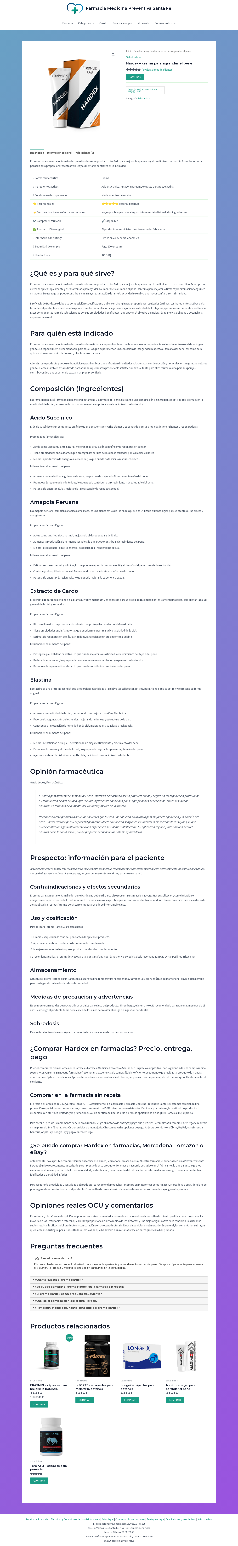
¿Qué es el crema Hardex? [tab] (53, 1258)
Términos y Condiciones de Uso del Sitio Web (75, 1519)
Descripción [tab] (37, 153)
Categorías (84, 23)
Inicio (129, 51)
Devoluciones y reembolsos (181, 1519)
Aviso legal (108, 1519)
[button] (92, 23)
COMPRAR (135, 76)
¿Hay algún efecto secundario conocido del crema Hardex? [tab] (77, 1307)
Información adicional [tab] (59, 153)
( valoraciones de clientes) (157, 69)
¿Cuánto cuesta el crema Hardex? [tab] (59, 1279)
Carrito (103, 23)
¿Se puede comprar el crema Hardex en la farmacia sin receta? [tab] (79, 1286)
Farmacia (67, 23)
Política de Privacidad (37, 1519)
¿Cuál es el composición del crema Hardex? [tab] (66, 1300)
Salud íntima (141, 51)
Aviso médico (205, 1519)
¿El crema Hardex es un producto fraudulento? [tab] (68, 1293)
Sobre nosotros (163, 23)
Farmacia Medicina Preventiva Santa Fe (128, 8)
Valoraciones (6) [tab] (84, 153)
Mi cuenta (143, 23)
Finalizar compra (122, 23)
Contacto (120, 1519)
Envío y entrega (155, 1519)
